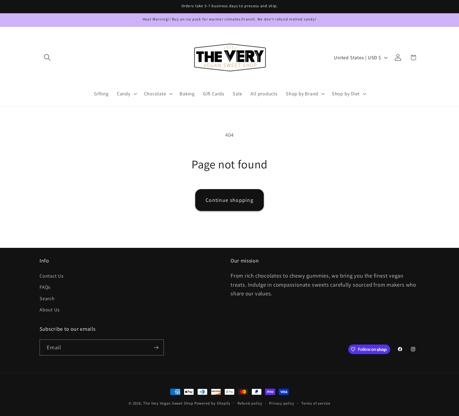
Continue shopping (229, 200)
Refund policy (249, 403)
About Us (50, 309)
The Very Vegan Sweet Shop (168, 403)
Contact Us (52, 276)
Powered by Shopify (212, 403)
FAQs (45, 287)
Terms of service (316, 403)
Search (47, 298)
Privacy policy (281, 403)
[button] (47, 57)
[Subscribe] (156, 347)
